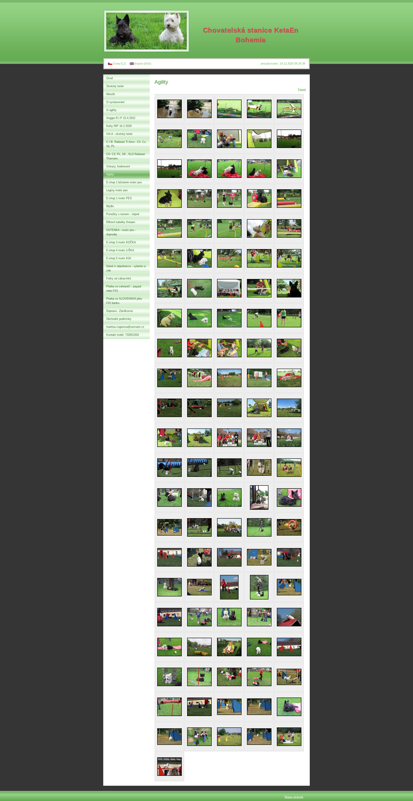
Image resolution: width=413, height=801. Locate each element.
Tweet (302, 89)
